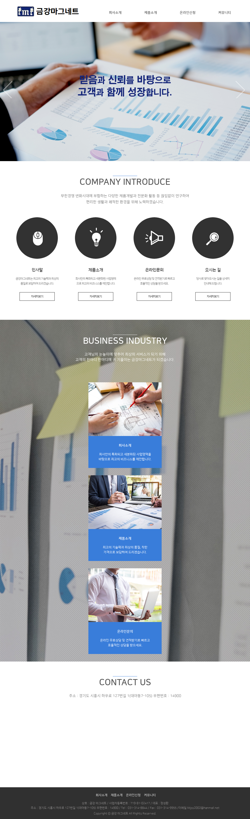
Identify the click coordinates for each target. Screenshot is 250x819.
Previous (8, 89)
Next (241, 89)
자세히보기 (37, 296)
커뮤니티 (224, 13)
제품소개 (150, 13)
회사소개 (115, 13)
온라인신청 (188, 13)
